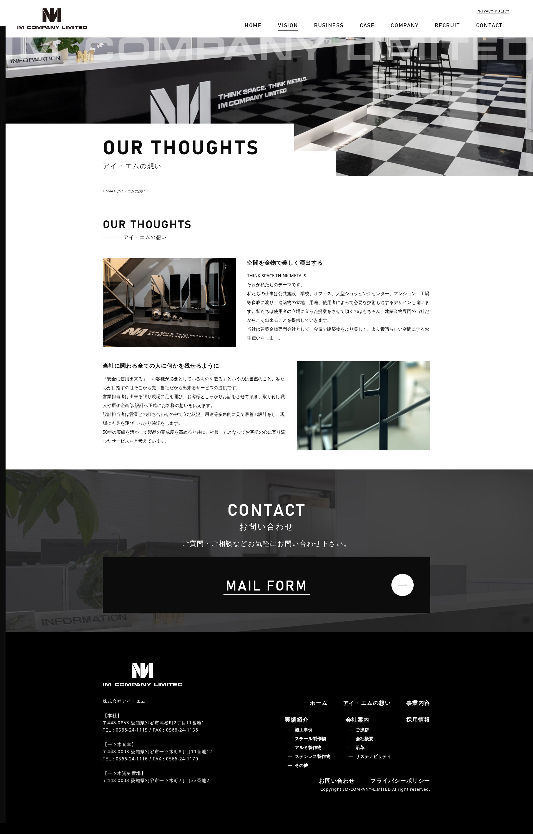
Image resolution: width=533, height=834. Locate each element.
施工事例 (304, 730)
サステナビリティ (373, 756)
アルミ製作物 (308, 747)
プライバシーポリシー (400, 780)
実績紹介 (297, 719)
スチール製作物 (310, 738)
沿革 (360, 747)
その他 (301, 765)
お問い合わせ (337, 780)
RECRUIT (447, 25)
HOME (253, 25)
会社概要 (364, 738)
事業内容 (418, 703)
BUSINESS (329, 25)
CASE (367, 25)
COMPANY (404, 25)
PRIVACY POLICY (492, 11)
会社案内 (357, 719)
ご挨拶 (362, 730)
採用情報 (418, 719)
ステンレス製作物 (312, 756)
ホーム (319, 703)
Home (108, 191)
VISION (288, 25)
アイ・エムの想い (367, 703)
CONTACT (489, 25)
